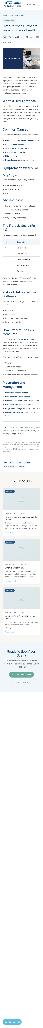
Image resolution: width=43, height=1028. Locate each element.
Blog (11, 15)
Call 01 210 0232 (21, 682)
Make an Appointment (21, 674)
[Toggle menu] (38, 5)
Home (5, 15)
